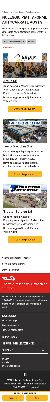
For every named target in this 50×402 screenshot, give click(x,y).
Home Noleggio (10, 320)
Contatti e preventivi (25, 108)
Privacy (5, 358)
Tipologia (13, 398)
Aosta (30, 42)
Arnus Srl (10, 81)
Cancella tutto (9, 48)
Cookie (5, 362)
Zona (37, 398)
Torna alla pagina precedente (17, 257)
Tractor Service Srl (17, 212)
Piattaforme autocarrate (13, 42)
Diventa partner (11, 269)
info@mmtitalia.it (38, 383)
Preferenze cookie (11, 366)
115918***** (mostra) (28, 387)
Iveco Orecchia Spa (17, 146)
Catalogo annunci (10, 325)
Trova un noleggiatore (12, 330)
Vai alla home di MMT (14, 263)
